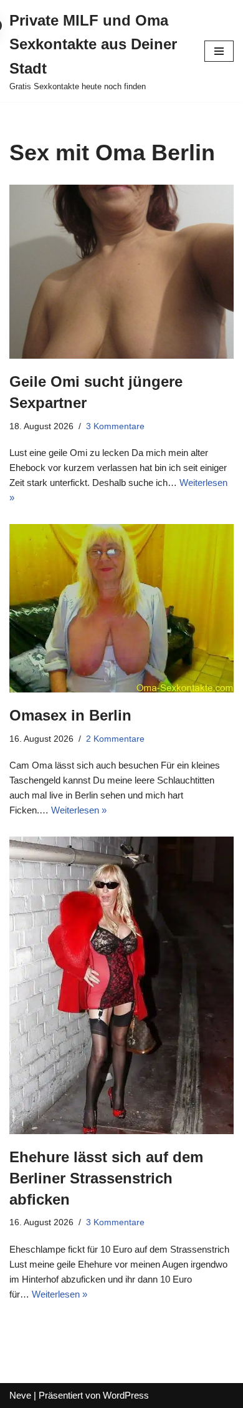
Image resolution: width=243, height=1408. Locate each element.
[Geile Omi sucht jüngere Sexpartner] (121, 272)
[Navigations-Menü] (219, 51)
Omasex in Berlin (70, 715)
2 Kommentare (115, 739)
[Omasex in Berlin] (121, 608)
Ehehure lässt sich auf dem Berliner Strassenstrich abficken (106, 1177)
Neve (20, 1395)
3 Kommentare (115, 426)
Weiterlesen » (79, 810)
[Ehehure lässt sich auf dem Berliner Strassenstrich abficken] (121, 985)
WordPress (126, 1395)
